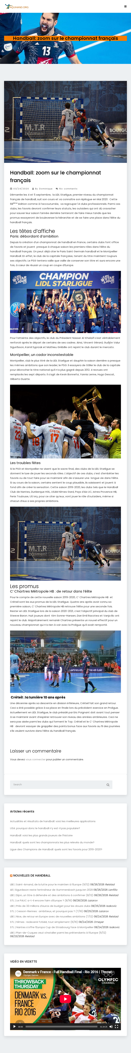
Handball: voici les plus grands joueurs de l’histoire (41, 835)
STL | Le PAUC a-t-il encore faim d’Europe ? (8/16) (41, 900)
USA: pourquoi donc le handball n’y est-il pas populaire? (45, 828)
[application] (65, 999)
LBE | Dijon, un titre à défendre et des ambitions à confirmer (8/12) (51, 895)
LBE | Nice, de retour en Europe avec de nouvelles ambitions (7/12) (51, 916)
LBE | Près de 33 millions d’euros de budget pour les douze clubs (50, 906)
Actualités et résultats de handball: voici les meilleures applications (53, 821)
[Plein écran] (116, 1026)
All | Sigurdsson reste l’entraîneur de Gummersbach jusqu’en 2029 (51, 889)
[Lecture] (14, 1026)
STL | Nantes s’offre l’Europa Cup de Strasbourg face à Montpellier (51, 927)
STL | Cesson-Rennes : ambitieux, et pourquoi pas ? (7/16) (46, 911)
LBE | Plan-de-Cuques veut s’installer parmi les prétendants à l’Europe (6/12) (58, 932)
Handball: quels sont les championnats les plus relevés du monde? (52, 842)
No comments (67, 188)
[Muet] (111, 1026)
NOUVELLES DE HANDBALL (31, 875)
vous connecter (36, 759)
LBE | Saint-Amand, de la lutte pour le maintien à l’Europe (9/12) (50, 884)
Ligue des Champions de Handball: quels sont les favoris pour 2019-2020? (56, 849)
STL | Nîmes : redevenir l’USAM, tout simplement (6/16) (44, 922)
